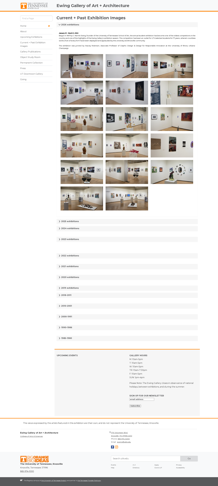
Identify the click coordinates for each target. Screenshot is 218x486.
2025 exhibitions (70, 221)
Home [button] (23, 26)
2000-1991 (66, 316)
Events (113, 465)
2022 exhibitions (70, 255)
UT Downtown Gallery (31, 74)
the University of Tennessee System (53, 480)
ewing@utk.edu (124, 442)
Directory (136, 468)
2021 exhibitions (70, 266)
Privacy (179, 465)
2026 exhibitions (70, 24)
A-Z (134, 465)
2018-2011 (66, 295)
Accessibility (180, 468)
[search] (36, 18)
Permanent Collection (31, 63)
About (23, 31)
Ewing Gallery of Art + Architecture (93, 5)
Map (112, 468)
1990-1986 (66, 327)
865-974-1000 (27, 471)
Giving (23, 79)
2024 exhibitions (70, 228)
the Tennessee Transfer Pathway (89, 480)
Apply (156, 465)
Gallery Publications (30, 52)
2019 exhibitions (70, 288)
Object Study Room (30, 57)
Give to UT (158, 468)
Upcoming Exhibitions (31, 37)
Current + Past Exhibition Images (32, 44)
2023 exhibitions (70, 239)
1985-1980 (66, 338)
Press (23, 68)
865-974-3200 (124, 439)
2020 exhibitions (70, 277)
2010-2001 (66, 306)
